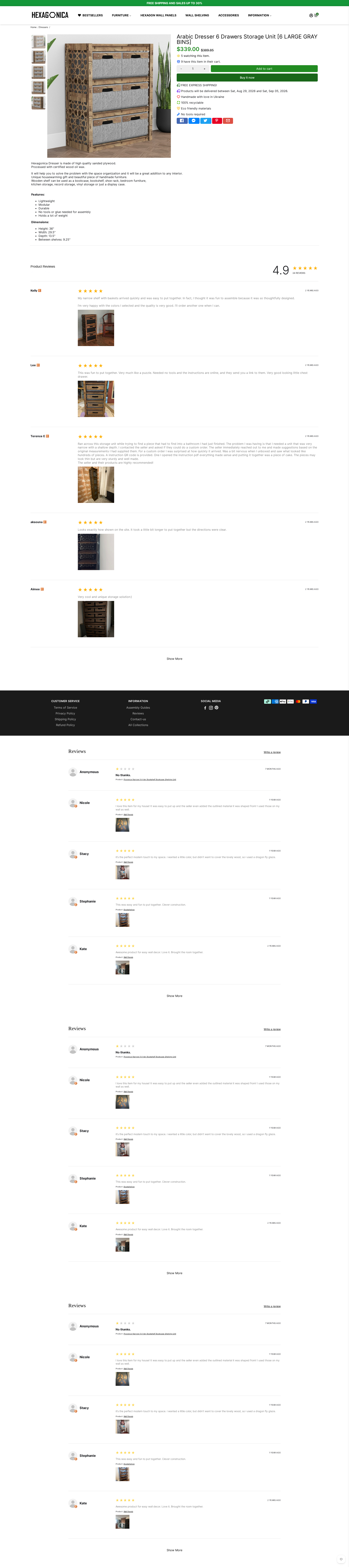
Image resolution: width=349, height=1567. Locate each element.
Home (34, 27)
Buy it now (247, 77)
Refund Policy (65, 725)
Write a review (40, 272)
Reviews (138, 713)
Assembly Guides (138, 707)
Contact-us (138, 719)
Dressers (43, 27)
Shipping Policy (65, 719)
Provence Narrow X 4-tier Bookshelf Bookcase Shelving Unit (150, 779)
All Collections (138, 725)
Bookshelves (129, 910)
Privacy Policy (65, 713)
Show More (174, 658)
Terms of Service (65, 707)
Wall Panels (128, 814)
